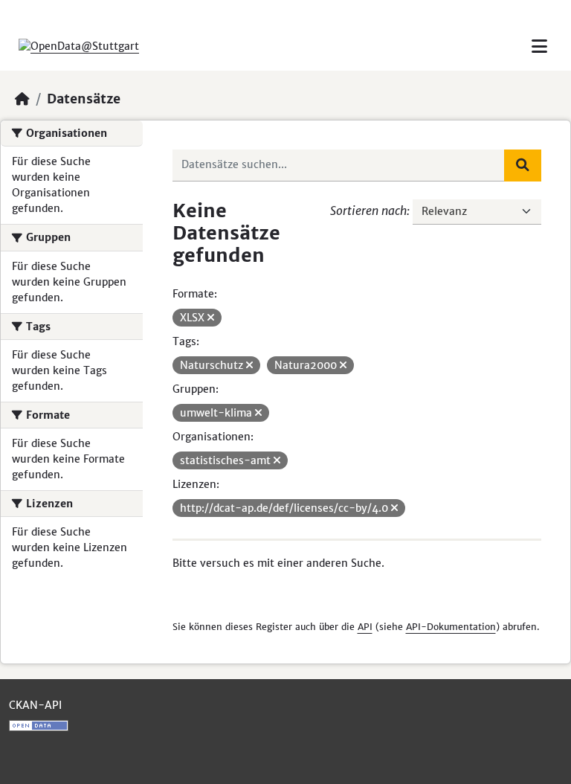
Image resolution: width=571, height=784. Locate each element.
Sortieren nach (368, 210)
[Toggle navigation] (539, 46)
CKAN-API (35, 705)
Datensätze (83, 99)
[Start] (22, 99)
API (365, 626)
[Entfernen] (210, 317)
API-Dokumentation (451, 626)
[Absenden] (522, 165)
